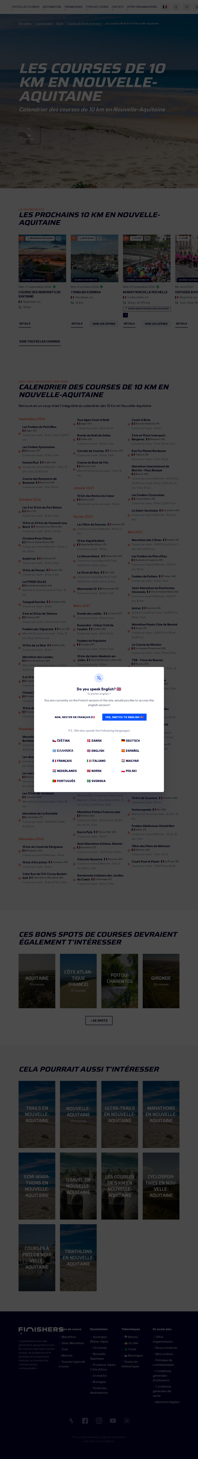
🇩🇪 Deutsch (130, 740)
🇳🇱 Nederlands (64, 770)
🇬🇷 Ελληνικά (62, 750)
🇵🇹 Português (63, 781)
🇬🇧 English (95, 750)
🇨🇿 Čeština (61, 740)
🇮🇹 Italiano (96, 760)
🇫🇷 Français (62, 760)
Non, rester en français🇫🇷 (75, 717)
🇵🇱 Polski (129, 770)
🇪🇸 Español (130, 750)
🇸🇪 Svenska (96, 781)
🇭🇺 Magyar (130, 760)
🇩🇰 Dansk (94, 740)
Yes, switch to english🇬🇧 (124, 717)
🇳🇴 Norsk (94, 770)
